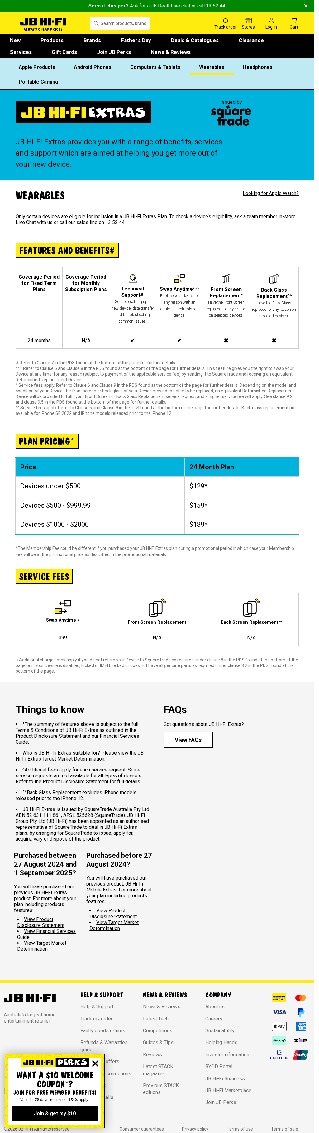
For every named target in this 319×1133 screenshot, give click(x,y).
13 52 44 (215, 6)
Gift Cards (64, 52)
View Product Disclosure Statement (40, 922)
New (15, 40)
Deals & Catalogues (195, 40)
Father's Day (136, 40)
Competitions (157, 1031)
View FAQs (188, 740)
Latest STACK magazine (158, 1069)
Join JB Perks (114, 52)
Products (52, 40)
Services (21, 52)
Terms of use (240, 1128)
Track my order (96, 1019)
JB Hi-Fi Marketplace (228, 1090)
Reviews (152, 1055)
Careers (213, 1019)
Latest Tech (156, 1019)
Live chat (180, 6)
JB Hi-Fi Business (225, 1079)
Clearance (251, 40)
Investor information (227, 1055)
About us (215, 1007)
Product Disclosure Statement (48, 736)
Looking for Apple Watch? (271, 193)
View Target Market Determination (41, 946)
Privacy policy (195, 1128)
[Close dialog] (95, 1063)
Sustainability (220, 1031)
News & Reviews (171, 52)
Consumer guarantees (142, 1128)
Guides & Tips (158, 1042)
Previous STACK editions (161, 1089)
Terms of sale (284, 1128)
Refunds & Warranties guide (104, 1045)
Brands (92, 40)
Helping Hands (221, 1042)
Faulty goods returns (102, 1031)
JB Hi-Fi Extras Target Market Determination (80, 756)
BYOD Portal (218, 1066)
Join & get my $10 (55, 1113)
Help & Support (96, 1007)
